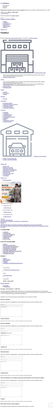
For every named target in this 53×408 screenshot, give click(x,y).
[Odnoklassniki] (6, 286)
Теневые (5, 94)
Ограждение (3, 101)
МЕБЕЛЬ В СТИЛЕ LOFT (9, 252)
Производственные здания (9, 77)
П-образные (5, 118)
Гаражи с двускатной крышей (9, 158)
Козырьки (3, 96)
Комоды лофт (6, 166)
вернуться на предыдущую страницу (14, 38)
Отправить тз (3, 19)
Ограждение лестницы (8, 105)
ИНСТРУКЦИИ (6, 259)
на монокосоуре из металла (9, 117)
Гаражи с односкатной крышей (10, 159)
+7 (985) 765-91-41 (5, 13)
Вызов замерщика (7, 180)
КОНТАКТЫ (6, 238)
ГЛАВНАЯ (5, 232)
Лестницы (3, 110)
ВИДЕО (5, 258)
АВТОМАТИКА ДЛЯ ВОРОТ (10, 247)
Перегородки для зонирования (10, 169)
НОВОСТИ (5, 261)
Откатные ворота (7, 86)
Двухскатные (6, 93)
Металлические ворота (8, 84)
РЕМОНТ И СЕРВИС (8, 235)
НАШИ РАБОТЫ (7, 236)
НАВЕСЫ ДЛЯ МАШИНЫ (9, 245)
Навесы (2, 89)
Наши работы (6, 25)
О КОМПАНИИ (6, 233)
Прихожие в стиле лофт (8, 173)
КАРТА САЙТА (6, 239)
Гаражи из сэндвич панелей (40, 156)
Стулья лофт (6, 175)
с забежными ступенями (8, 120)
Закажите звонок (15, 15)
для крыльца (6, 113)
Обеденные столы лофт (8, 168)
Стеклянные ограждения (8, 107)
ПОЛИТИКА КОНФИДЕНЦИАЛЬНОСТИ (13, 263)
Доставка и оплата (7, 23)
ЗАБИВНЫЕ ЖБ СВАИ (8, 253)
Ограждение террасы (7, 106)
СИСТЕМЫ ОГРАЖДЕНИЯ (9, 250)
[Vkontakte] (5, 285)
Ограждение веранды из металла (10, 104)
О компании (6, 22)
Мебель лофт (3, 164)
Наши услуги (4, 177)
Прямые (5, 119)
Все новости (3, 222)
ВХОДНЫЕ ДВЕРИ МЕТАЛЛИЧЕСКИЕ (12, 251)
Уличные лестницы (7, 121)
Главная (5, 21)
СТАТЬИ (5, 262)
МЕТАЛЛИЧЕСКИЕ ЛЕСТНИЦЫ (11, 246)
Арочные (5, 92)
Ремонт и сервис (6, 26)
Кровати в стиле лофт (8, 167)
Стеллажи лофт (6, 174)
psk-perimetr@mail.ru (7, 275)
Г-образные (5, 112)
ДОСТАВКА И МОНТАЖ (9, 234)
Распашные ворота (7, 87)
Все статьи (3, 227)
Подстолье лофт (6, 172)
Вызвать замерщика (11, 19)
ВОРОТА (5, 244)
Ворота (2, 79)
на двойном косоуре (7, 114)
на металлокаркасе (7, 115)
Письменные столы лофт (8, 171)
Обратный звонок (15, 269)
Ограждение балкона (7, 103)
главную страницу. (33, 38)
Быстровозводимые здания (40, 72)
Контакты (5, 27)
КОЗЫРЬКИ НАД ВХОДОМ (9, 248)
